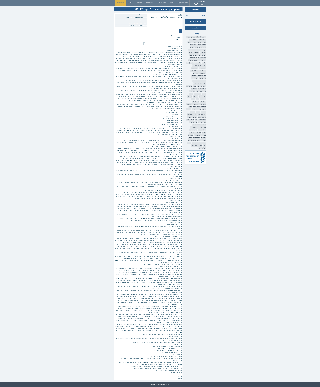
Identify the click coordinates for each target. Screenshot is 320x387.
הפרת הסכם (194, 68)
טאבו (194, 86)
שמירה (198, 140)
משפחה (203, 107)
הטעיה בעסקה (202, 58)
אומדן (193, 37)
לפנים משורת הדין (201, 91)
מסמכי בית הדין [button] (183, 3)
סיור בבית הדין (149, 3)
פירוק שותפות (202, 122)
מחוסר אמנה (197, 94)
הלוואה (204, 63)
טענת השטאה (202, 89)
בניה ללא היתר (197, 42)
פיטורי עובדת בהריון (200, 120)
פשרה (204, 125)
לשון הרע (192, 91)
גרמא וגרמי (193, 45)
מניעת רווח (203, 102)
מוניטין (204, 94)
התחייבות (195, 73)
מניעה (193, 99)
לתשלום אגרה (195, 28)
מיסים (204, 96)
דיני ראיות (196, 53)
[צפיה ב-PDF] (180, 31)
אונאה (188, 37)
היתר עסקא (203, 60)
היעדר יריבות (193, 58)
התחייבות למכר (202, 76)
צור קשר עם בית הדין (195, 22)
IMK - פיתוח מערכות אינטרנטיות (160, 385)
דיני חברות (197, 50)
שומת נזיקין (197, 135)
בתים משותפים (202, 45)
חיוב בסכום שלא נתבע (199, 84)
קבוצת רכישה (194, 127)
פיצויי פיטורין (190, 120)
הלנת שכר (198, 63)
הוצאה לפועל (202, 55)
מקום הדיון (203, 104)
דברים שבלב (202, 47)
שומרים (204, 135)
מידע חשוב (139, 3)
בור (190, 40)
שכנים (190, 138)
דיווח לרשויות (194, 47)
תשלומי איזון (202, 148)
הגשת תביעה (120, 3)
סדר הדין (188, 109)
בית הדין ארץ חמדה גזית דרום (132, 20)
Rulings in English (201, 37)
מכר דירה (195, 96)
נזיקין (199, 109)
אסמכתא (194, 40)
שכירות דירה (196, 138)
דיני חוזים (190, 50)
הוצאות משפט (193, 55)
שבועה (204, 133)
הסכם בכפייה (202, 65)
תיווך (204, 146)
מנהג (197, 99)
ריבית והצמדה (193, 130)
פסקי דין (172, 3)
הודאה (190, 53)
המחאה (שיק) (190, 63)
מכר (200, 96)
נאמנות (204, 109)
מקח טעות (195, 104)
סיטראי (198, 112)
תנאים (200, 146)
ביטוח (204, 42)
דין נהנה (204, 50)
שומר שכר (192, 133)
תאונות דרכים (192, 140)
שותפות (190, 135)
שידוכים (203, 138)
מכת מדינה (203, 99)
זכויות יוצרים (194, 78)
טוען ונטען (189, 86)
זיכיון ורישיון (202, 78)
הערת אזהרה (202, 68)
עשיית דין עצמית (192, 117)
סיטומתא (203, 112)
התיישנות (194, 76)
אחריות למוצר (202, 40)
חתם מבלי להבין (201, 86)
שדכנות (198, 133)
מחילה (191, 94)
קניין (199, 130)
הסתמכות (194, 65)
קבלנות (204, 130)
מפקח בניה (196, 102)
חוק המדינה (202, 81)
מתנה (190, 107)
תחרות (189, 143)
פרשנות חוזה (193, 122)
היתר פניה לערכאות (193, 60)
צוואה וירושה (202, 127)
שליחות (204, 140)
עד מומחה (190, 115)
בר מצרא (190, 42)
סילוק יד (192, 112)
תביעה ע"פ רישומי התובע (199, 143)
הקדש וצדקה (202, 71)
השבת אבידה (193, 71)
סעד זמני (203, 115)
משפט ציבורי (196, 107)
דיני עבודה (203, 53)
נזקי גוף (194, 109)
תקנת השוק (194, 146)
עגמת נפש (197, 115)
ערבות (204, 117)
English (130, 3)
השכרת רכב (203, 73)
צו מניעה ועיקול (197, 125)
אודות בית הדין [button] (162, 3)
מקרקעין (189, 104)
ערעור (199, 117)
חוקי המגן (195, 81)
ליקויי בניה (194, 89)
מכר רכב (189, 96)
